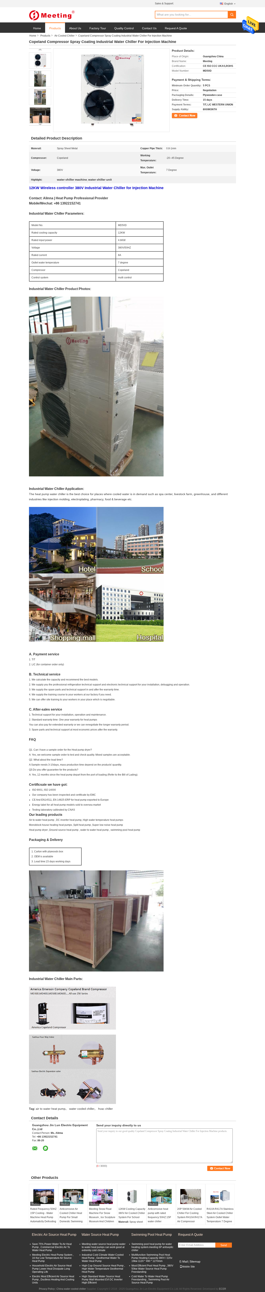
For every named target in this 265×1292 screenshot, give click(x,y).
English (228, 3)
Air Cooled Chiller (64, 35)
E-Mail (183, 1261)
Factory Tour (97, 28)
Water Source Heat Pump (100, 1234)
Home (37, 28)
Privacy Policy (47, 1288)
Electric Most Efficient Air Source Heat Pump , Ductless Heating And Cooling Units (53, 1279)
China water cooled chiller (71, 1288)
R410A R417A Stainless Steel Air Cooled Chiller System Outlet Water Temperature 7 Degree (220, 1215)
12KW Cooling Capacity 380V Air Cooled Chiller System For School (131, 1213)
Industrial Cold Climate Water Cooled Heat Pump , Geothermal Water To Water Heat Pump (103, 1258)
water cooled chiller (81, 1108)
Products (55, 28)
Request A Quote (176, 28)
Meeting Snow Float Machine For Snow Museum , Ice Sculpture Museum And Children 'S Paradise (102, 1217)
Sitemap (195, 1261)
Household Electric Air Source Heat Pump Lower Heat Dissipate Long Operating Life (52, 1268)
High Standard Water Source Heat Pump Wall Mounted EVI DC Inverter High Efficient (102, 1279)
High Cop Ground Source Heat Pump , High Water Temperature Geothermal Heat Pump (103, 1268)
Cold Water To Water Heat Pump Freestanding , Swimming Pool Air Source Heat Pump (150, 1279)
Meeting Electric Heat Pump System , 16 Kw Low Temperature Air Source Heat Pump (52, 1258)
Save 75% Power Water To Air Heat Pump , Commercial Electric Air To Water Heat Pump (52, 1247)
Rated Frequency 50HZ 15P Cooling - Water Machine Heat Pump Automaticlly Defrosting (43, 1215)
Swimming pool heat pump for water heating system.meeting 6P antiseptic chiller (152, 1247)
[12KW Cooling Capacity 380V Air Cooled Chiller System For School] (131, 1196)
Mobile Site (188, 1266)
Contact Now (179, 115)
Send (223, 1245)
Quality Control (124, 28)
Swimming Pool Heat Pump (151, 1234)
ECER (222, 1288)
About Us (75, 28)
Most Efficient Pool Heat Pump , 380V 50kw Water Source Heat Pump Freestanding (152, 1268)
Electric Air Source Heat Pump (54, 1234)
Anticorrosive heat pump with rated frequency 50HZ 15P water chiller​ (159, 1215)
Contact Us (149, 28)
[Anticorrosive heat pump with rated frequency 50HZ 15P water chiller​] (161, 1196)
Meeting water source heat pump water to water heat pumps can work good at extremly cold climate (103, 1247)
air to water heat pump (50, 1108)
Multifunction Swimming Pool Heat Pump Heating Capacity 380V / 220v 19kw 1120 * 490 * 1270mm (151, 1258)
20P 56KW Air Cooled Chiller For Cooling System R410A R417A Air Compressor (189, 1215)
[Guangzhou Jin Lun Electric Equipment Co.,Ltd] (52, 14)
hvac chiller (105, 1108)
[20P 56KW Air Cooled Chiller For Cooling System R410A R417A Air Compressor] (190, 1196)
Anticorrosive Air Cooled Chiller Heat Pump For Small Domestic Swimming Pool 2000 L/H (71, 1217)
